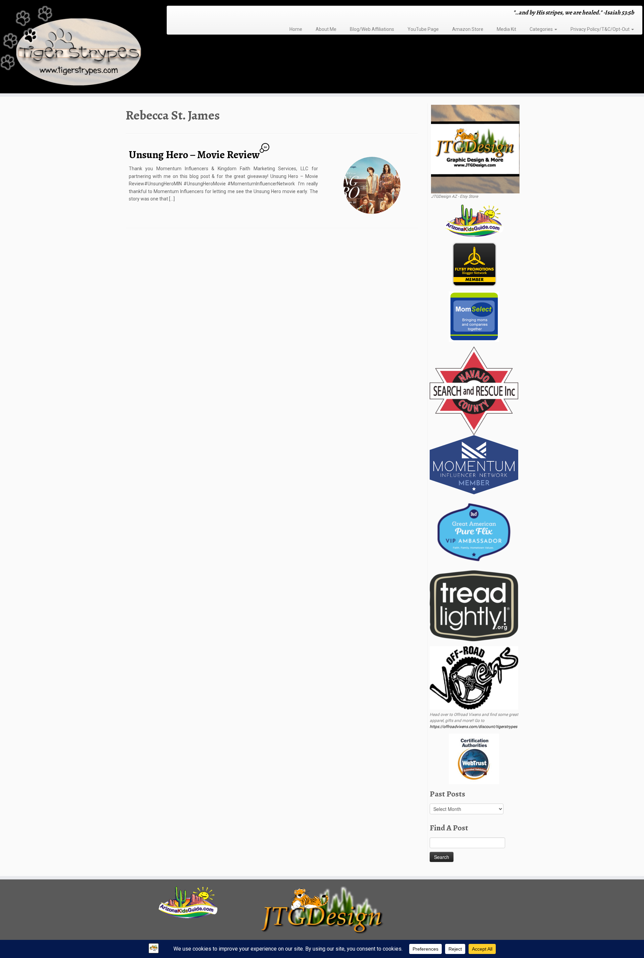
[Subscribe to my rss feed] (174, 13)
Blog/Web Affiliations (372, 29)
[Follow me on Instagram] (191, 13)
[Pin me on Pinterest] (204, 13)
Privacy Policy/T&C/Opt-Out (601, 29)
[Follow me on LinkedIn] (209, 13)
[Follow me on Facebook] (187, 13)
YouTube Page (423, 29)
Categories (542, 29)
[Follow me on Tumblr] (196, 13)
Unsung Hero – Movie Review (194, 154)
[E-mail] (178, 13)
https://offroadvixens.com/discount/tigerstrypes (473, 726)
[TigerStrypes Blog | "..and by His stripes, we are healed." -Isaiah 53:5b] (74, 47)
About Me (326, 29)
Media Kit (506, 29)
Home (295, 29)
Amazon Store (467, 29)
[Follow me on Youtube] (200, 13)
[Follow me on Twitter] (182, 13)
